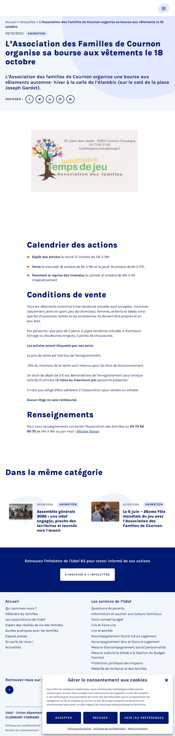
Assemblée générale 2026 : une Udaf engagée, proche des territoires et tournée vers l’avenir (57, 521)
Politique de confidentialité (109, 728)
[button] (166, 680)
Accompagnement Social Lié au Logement (123, 636)
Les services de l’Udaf (111, 601)
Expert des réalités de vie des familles (34, 625)
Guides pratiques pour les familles (31, 630)
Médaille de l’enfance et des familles (119, 669)
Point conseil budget (107, 619)
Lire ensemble (102, 630)
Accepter (63, 717)
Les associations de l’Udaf (25, 619)
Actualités (28, 22)
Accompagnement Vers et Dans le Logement (125, 642)
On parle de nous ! (19, 642)
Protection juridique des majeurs (117, 663)
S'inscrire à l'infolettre (87, 574)
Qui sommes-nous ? (21, 608)
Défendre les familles (21, 614)
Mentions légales (138, 728)
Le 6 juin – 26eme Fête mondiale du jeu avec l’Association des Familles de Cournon (144, 518)
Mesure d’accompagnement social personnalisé (128, 647)
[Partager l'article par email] (60, 99)
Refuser (100, 717)
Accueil (10, 22)
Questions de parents (107, 608)
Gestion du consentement (22, 730)
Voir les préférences (144, 717)
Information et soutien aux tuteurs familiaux (126, 614)
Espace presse (16, 636)
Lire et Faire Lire (103, 625)
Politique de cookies (79, 728)
